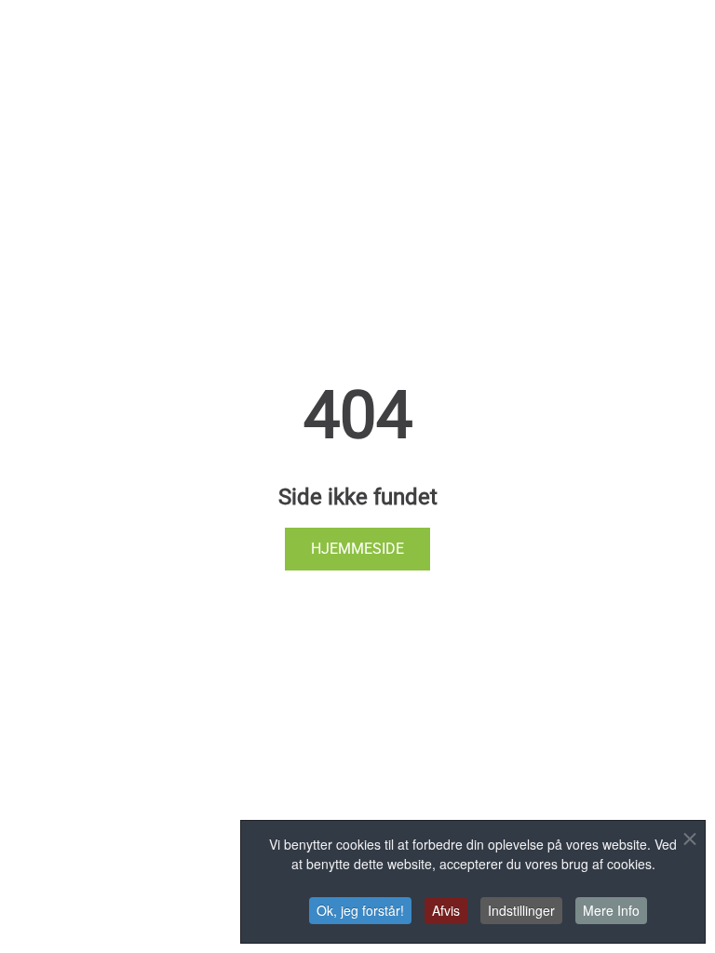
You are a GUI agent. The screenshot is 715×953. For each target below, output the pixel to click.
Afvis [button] (446, 910)
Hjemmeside (357, 548)
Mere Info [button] (611, 910)
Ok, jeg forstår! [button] (360, 910)
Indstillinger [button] (521, 910)
